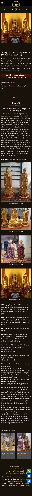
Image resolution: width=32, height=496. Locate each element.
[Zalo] (29, 476)
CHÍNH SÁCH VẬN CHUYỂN (16, 471)
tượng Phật (17, 311)
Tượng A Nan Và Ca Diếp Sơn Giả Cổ (22, 454)
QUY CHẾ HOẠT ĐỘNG (16, 469)
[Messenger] (29, 481)
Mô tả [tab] (16, 97)
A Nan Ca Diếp (25, 10)
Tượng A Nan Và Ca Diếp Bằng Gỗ (7, 454)
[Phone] (29, 471)
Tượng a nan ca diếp (9, 86)
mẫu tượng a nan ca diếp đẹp (12, 85)
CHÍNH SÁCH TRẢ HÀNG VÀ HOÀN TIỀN (16, 473)
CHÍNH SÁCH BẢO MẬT (16, 467)
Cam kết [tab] (16, 103)
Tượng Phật (15, 10)
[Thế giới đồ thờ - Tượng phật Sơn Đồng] (16, 5)
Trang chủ (7, 10)
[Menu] (2, 3)
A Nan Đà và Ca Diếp (8, 114)
